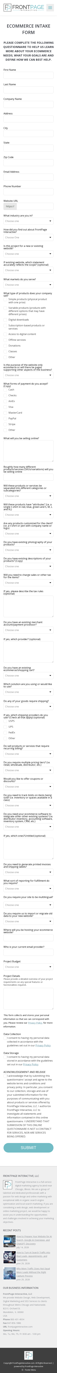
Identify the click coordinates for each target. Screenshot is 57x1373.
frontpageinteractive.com (20, 1326)
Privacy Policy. (35, 1022)
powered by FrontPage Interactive (28, 1366)
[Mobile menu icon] (50, 7)
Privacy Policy (43, 1045)
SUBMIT (28, 1147)
